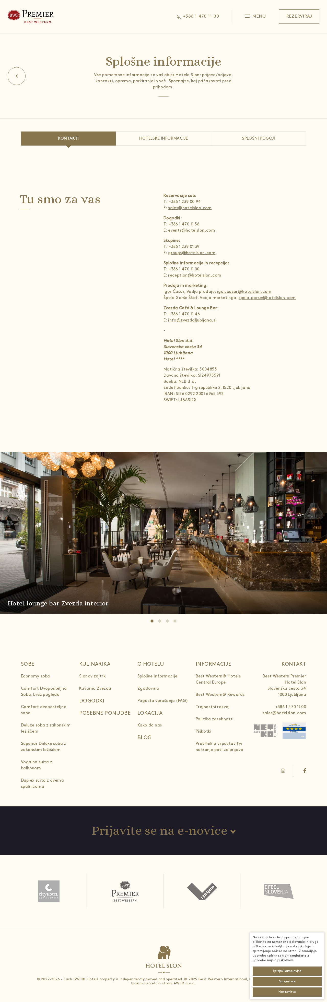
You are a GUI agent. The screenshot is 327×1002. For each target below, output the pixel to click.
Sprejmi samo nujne (287, 971)
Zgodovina (148, 688)
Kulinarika (94, 664)
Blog (144, 737)
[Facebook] (304, 770)
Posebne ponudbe (105, 713)
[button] (255, 16)
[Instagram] (283, 770)
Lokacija (149, 713)
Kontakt (294, 664)
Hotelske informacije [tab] (163, 138)
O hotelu (150, 664)
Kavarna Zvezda (95, 688)
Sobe (27, 664)
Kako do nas (149, 725)
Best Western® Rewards (220, 695)
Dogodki (91, 701)
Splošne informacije (157, 676)
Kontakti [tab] (68, 138)
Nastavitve (287, 992)
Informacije (213, 664)
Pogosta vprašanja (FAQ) (162, 701)
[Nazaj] (17, 76)
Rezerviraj (299, 16)
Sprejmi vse (287, 981)
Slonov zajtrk (92, 676)
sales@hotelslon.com (190, 208)
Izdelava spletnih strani (151, 983)
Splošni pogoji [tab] (258, 138)
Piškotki (203, 731)
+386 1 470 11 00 (290, 707)
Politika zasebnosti (215, 719)
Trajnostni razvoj (213, 707)
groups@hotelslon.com (191, 253)
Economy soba (35, 676)
